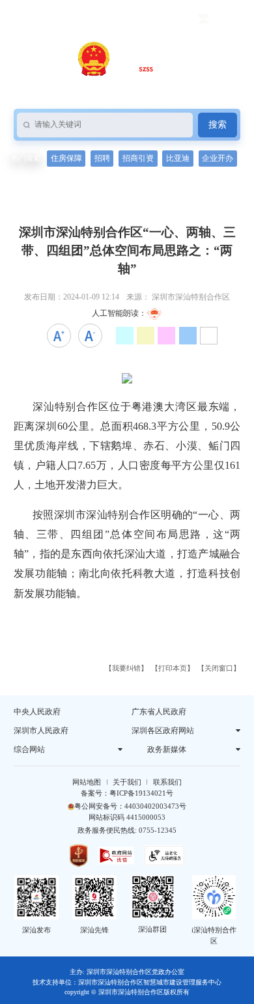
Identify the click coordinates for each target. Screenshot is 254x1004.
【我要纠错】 (126, 668)
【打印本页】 (172, 668)
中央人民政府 (37, 711)
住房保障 (66, 158)
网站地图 (86, 782)
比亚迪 (178, 158)
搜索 (217, 125)
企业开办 (217, 158)
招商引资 (138, 158)
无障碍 (27, 19)
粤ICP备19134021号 (141, 793)
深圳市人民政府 (41, 730)
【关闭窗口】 (218, 668)
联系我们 (167, 782)
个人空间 (120, 19)
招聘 (102, 158)
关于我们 (127, 782)
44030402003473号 (155, 806)
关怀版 (72, 19)
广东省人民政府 (159, 711)
